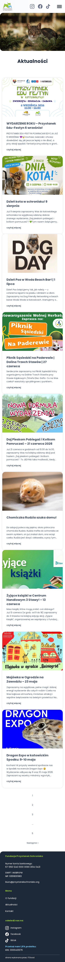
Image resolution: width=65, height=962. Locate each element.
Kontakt (9, 911)
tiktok (13, 940)
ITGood (31, 957)
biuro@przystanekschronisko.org (22, 881)
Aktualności (11, 904)
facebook (15, 934)
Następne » (32, 842)
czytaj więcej (13, 149)
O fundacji (10, 898)
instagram (15, 927)
